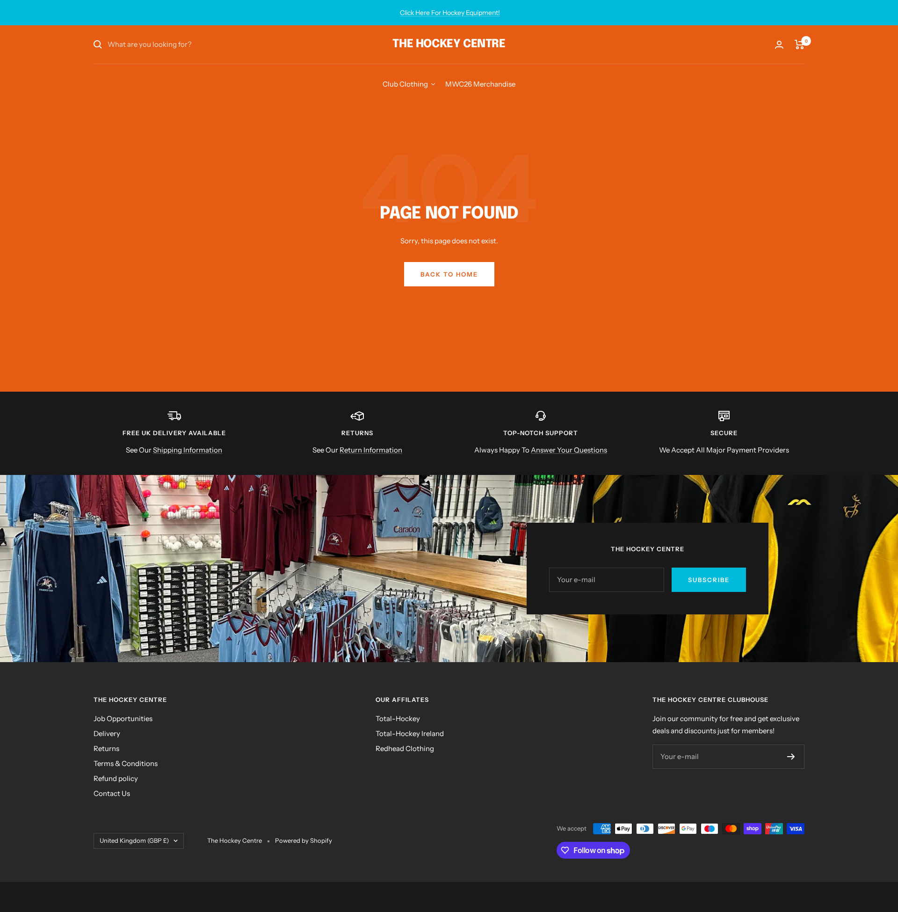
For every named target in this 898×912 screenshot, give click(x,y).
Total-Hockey (398, 718)
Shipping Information (187, 449)
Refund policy (116, 778)
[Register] (791, 756)
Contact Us (112, 793)
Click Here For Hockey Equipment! (450, 12)
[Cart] (799, 44)
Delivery (107, 733)
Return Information (371, 449)
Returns (106, 748)
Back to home (449, 274)
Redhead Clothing (405, 748)
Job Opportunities (123, 718)
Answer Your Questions (569, 449)
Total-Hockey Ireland (410, 733)
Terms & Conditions (126, 763)
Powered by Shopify (303, 840)
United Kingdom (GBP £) (134, 840)
